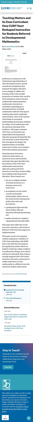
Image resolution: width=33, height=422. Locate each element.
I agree (5, 417)
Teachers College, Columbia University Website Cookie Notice (15, 409)
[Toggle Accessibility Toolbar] (28, 418)
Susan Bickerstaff (11, 47)
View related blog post (13, 298)
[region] (16, 406)
